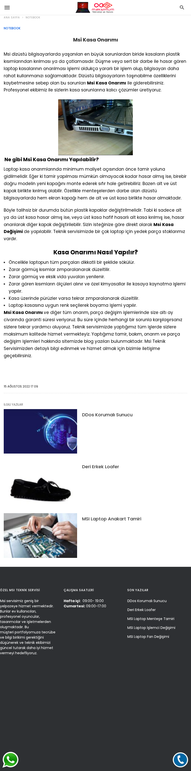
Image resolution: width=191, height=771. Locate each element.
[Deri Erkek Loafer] (40, 483)
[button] (180, 760)
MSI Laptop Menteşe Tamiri (150, 618)
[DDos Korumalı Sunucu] (40, 431)
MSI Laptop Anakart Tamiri (111, 519)
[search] (182, 7)
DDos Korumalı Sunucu (107, 415)
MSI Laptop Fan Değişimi (148, 636)
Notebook (33, 17)
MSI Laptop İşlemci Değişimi (151, 627)
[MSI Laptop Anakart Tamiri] (40, 535)
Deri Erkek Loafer (100, 466)
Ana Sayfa (12, 17)
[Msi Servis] (94, 7)
